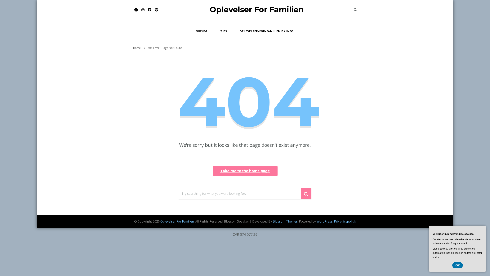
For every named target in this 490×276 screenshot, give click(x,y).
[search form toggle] (355, 9)
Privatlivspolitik (345, 221)
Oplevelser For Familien (257, 9)
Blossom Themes (285, 221)
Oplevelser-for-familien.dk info (266, 31)
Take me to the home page (245, 171)
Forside (201, 31)
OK (457, 265)
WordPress (324, 221)
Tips (223, 31)
